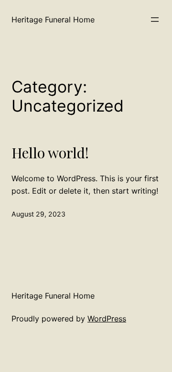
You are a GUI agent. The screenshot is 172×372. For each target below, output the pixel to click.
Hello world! (50, 152)
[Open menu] (155, 19)
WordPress (106, 318)
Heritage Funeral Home (53, 19)
